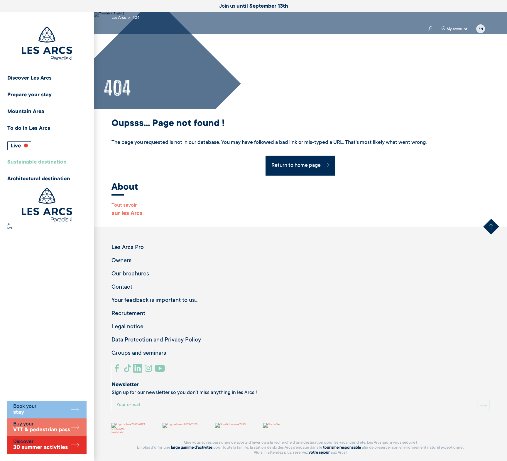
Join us (253, 6)
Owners (121, 261)
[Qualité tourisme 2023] (230, 425)
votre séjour (319, 452)
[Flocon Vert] (272, 425)
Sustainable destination (37, 162)
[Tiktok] (128, 371)
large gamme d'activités (191, 447)
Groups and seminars (138, 353)
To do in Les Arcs (28, 129)
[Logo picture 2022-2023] (128, 425)
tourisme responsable (342, 447)
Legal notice (127, 327)
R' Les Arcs (117, 429)
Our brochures (130, 274)
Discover (40, 445)
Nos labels (117, 432)
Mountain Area (25, 112)
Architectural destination (38, 179)
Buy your (41, 427)
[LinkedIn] (138, 371)
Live (16, 146)
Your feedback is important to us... (155, 300)
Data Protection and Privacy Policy (156, 340)
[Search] (8, 224)
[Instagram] (149, 371)
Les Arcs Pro (127, 248)
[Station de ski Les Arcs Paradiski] (47, 43)
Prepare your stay (29, 95)
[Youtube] (160, 371)
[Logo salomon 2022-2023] (180, 425)
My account (456, 29)
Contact (121, 287)
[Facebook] (117, 371)
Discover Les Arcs (29, 78)
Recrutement (128, 314)
